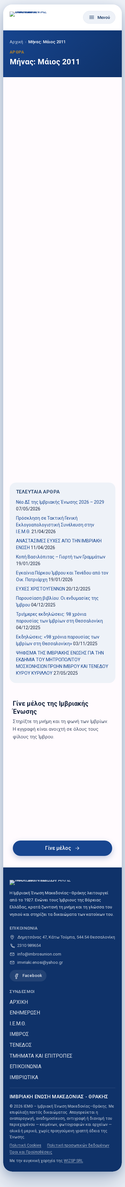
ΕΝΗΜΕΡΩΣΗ (25, 1013)
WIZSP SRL (73, 1161)
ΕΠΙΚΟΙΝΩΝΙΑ (25, 1066)
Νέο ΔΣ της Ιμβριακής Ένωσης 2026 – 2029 (60, 502)
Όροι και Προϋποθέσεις (31, 1152)
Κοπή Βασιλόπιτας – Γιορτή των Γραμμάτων (60, 556)
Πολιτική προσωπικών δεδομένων (78, 1145)
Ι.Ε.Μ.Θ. (18, 1023)
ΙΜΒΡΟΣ (19, 1034)
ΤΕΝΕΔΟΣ (21, 1045)
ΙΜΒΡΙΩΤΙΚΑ (24, 1077)
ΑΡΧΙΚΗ (19, 1002)
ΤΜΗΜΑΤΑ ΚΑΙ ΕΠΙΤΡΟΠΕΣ (41, 1056)
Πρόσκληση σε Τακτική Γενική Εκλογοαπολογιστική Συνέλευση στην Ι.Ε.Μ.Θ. (55, 525)
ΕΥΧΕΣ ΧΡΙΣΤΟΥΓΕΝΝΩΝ (40, 588)
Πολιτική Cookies (25, 1145)
